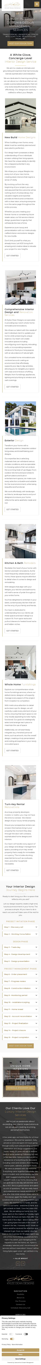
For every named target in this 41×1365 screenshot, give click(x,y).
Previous (18, 1263)
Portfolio (20, 1294)
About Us (20, 1298)
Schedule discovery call (20, 1088)
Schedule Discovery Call (20, 1308)
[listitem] (20, 1198)
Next (23, 1263)
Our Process (20, 1301)
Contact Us (20, 1304)
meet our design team (20, 1046)
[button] (36, 4)
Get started (12, 256)
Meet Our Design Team (20, 44)
